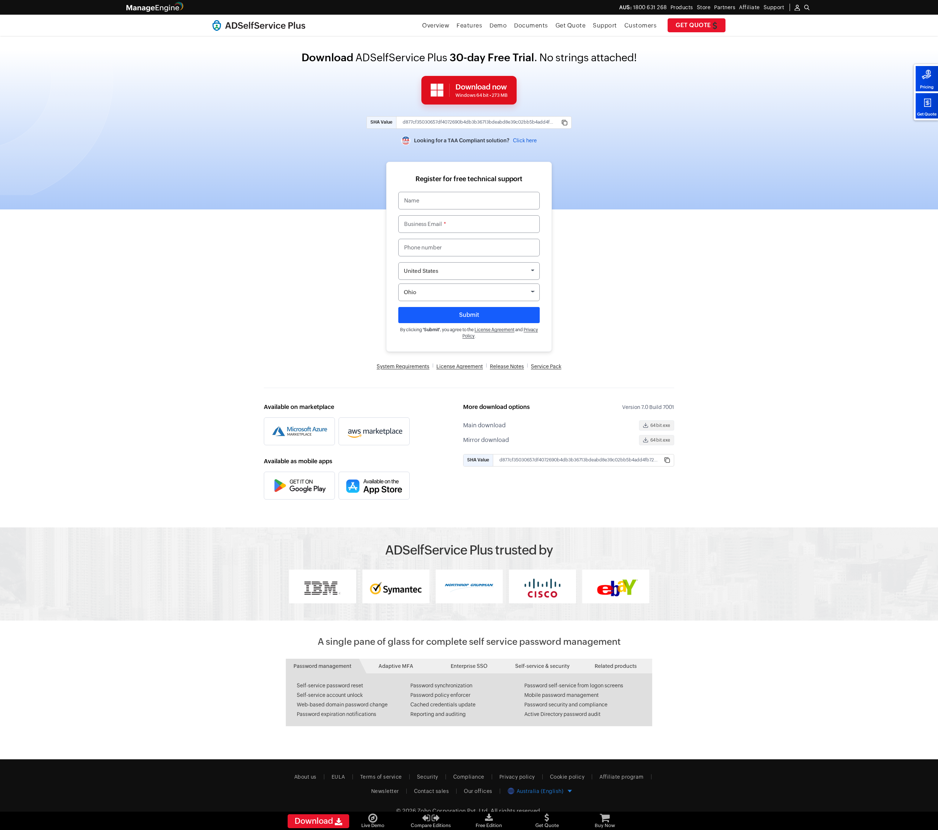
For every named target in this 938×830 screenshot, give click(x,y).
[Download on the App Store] (374, 486)
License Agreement (494, 329)
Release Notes (507, 366)
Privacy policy (517, 776)
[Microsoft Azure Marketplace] (299, 431)
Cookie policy (567, 776)
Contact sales (431, 791)
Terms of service (381, 776)
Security (427, 776)
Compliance (468, 776)
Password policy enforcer (440, 695)
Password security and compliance (566, 704)
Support (605, 25)
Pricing (927, 87)
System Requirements (403, 366)
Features (469, 25)
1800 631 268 (643, 7)
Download (315, 821)
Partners (724, 7)
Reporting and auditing (438, 714)
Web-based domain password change (342, 704)
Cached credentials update (443, 704)
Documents (531, 25)
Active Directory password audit (562, 714)
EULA (338, 776)
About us (305, 776)
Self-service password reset (330, 685)
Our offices (478, 791)
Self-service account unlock (330, 695)
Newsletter (385, 791)
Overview (435, 25)
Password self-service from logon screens (573, 685)
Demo (498, 25)
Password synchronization (441, 685)
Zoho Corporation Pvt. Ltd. (453, 811)
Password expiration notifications (336, 714)
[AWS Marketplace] (374, 431)
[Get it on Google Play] (299, 486)
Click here (525, 140)
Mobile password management (561, 695)
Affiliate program (621, 776)
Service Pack (546, 366)
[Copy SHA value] (565, 122)
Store (704, 7)
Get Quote (927, 114)
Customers (640, 25)
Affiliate (749, 7)
